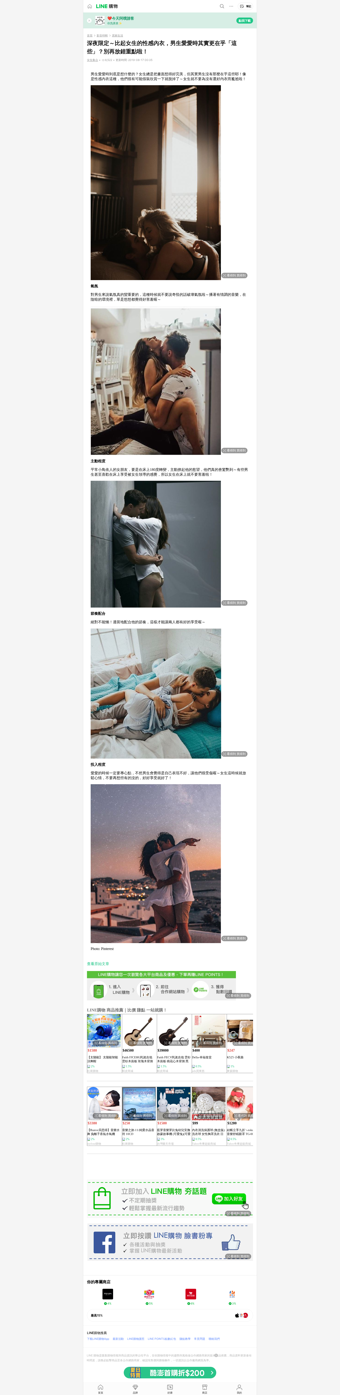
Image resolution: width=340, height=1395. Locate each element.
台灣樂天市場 (165, 1143)
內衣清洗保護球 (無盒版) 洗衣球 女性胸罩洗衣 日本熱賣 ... (208, 1132)
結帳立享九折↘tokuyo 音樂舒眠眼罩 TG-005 (242, 1132)
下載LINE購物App (98, 1339)
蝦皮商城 (127, 1071)
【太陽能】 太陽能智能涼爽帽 (102, 1059)
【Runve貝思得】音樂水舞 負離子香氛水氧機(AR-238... (103, 1132)
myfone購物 (94, 1143)
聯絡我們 (214, 1339)
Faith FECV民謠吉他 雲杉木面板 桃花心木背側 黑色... (174, 1059)
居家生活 (117, 35)
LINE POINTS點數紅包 (162, 1339)
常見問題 (199, 1339)
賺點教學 (185, 1339)
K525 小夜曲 (235, 1057)
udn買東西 (198, 1071)
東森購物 (232, 1071)
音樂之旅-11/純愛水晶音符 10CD (138, 1132)
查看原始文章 (98, 964)
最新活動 (118, 1339)
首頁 (90, 35)
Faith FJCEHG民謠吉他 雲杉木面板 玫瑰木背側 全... (137, 1059)
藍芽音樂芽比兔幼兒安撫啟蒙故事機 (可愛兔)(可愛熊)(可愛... (174, 1132)
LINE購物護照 (135, 1339)
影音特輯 (102, 35)
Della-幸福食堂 (202, 1057)
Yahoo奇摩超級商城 (204, 1143)
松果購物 (92, 1071)
